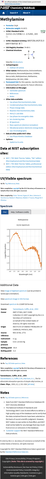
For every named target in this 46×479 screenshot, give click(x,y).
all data (31, 384)
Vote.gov (32, 475)
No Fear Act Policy (30, 467)
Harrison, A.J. (29, 378)
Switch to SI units (16, 142)
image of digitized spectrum (16, 291)
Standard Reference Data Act (16, 452)
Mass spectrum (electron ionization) (24, 125)
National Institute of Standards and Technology (5, 7)
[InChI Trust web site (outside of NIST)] (43, 33)
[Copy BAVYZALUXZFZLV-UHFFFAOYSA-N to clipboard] (21, 44)
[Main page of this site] (3, 13)
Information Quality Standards (16, 473)
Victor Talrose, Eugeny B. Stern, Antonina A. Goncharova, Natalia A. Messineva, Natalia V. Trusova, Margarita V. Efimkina (22, 197)
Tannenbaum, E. (6, 378)
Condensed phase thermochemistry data (26, 105)
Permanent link (12, 82)
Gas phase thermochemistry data (23, 102)
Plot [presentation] (4, 212)
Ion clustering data (17, 119)
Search (13, 12)
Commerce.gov (35, 473)
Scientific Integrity (31, 470)
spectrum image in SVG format (17, 299)
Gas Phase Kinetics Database (21, 136)
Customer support (13, 430)
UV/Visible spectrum (17, 90)
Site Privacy (10, 458)
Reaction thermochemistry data (22, 110)
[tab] (4, 212)
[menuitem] (3, 13)
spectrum (13, 304)
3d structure (18, 62)
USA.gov (24, 475)
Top (6, 184)
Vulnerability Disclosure (12, 467)
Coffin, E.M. (18, 378)
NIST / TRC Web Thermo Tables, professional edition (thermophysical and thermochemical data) (24, 167)
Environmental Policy (14, 470)
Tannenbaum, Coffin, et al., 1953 (25, 309)
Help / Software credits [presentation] (20, 212)
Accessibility (20, 458)
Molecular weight (13, 28)
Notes (12, 96)
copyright (16, 188)
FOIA (40, 467)
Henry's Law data (16, 113)
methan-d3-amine (17, 67)
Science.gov (15, 475)
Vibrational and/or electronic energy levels (26, 128)
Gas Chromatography (18, 130)
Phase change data (17, 108)
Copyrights (6, 461)
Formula (9, 25)
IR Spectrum (14, 122)
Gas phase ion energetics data (21, 116)
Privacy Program (33, 458)
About (26, 12)
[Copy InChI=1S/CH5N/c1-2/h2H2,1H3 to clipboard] (7, 37)
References (14, 93)
